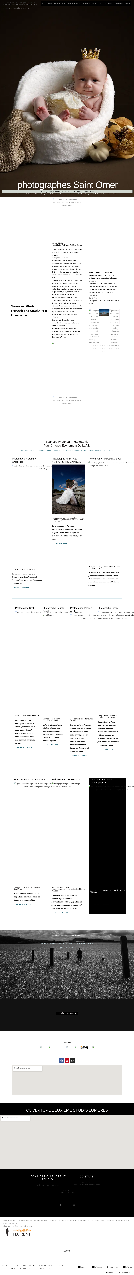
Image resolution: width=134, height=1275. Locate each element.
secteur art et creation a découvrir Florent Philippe (107, 891)
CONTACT (100, 3)
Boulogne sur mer (95, 301)
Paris (112, 301)
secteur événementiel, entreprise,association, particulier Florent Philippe (68, 889)
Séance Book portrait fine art (27, 716)
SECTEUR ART (52, 3)
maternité (70, 292)
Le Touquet (106, 301)
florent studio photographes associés (19, 2)
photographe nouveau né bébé (104, 458)
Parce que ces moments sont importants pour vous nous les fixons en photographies (27, 897)
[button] (91, 329)
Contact (87, 1176)
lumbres (58, 1185)
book (64, 292)
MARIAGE (62, 3)
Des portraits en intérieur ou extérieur (81, 720)
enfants (59, 292)
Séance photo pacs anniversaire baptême (27, 888)
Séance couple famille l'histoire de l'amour (52, 720)
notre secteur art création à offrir (67, 936)
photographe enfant (108, 608)
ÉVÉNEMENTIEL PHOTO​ (66, 779)
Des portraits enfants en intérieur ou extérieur (108, 717)
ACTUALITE (92, 3)
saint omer (65, 258)
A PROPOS (127, 3)
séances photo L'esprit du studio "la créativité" (29, 310)
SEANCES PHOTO (73, 3)
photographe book (24, 608)
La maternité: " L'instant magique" (26, 570)
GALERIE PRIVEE (108, 3)
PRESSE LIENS (119, 3)
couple (54, 292)
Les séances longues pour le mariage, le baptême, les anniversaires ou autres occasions (68, 520)
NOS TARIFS (84, 3)
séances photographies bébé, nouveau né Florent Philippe (104, 567)
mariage (79, 289)
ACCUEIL (44, 3)
